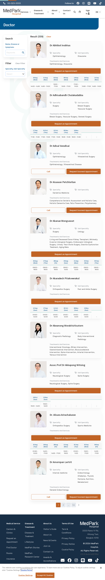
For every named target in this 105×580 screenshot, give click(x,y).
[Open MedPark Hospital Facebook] (69, 560)
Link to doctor (36, 43)
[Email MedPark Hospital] (63, 560)
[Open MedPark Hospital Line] (83, 560)
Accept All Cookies (45, 575)
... (68, 505)
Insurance (10, 558)
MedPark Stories (32, 547)
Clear (48, 36)
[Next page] (78, 505)
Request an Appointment (66, 71)
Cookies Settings (25, 575)
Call (48, 171)
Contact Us (48, 551)
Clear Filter (20, 63)
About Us (47, 534)
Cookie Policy (68, 549)
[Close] (101, 568)
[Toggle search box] (75, 11)
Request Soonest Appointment (84, 171)
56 (73, 505)
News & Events (49, 540)
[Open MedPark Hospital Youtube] (90, 560)
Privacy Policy (68, 538)
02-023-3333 (14, 3)
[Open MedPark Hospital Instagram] (76, 560)
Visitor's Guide (49, 529)
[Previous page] (53, 505)
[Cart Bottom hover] (80, 12)
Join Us (46, 546)
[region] (52, 572)
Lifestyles (29, 541)
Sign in (88, 12)
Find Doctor (11, 547)
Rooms (9, 553)
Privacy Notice (68, 543)
